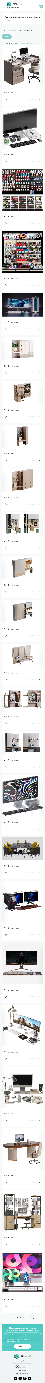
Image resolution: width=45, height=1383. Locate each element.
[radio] (29, 99)
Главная (8, 20)
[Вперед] (32, 1317)
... (23, 1317)
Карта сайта (22, 1370)
